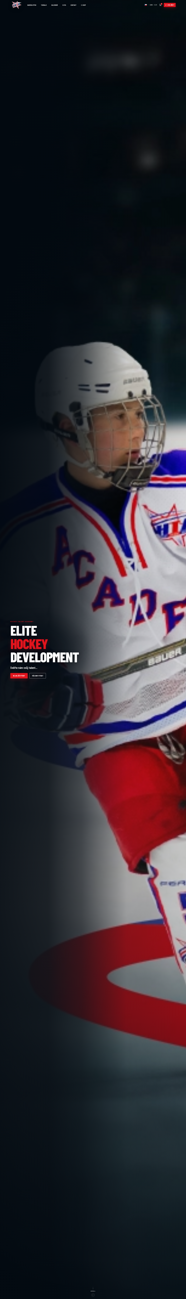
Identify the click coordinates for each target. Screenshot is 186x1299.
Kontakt (73, 5)
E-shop (83, 5)
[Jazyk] (146, 5)
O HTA (64, 5)
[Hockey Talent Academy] (16, 5)
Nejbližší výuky (19, 676)
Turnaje (44, 5)
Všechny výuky (37, 676)
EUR (155, 5)
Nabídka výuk (31, 5)
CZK (151, 5)
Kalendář (54, 5)
